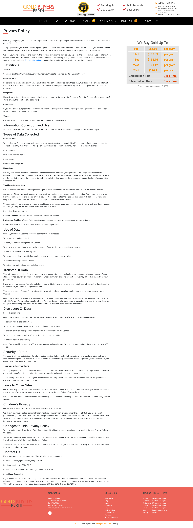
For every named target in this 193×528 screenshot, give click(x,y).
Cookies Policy (110, 510)
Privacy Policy (109, 512)
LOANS (86, 21)
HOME (43, 21)
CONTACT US (149, 21)
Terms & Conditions (111, 517)
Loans (107, 503)
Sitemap (115, 524)
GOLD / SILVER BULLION (117, 21)
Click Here (170, 76)
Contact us (108, 505)
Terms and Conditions (34, 60)
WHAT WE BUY (66, 21)
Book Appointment (86, 15)
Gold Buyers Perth (88, 524)
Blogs (107, 501)
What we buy (109, 498)
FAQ (106, 508)
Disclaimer (108, 515)
